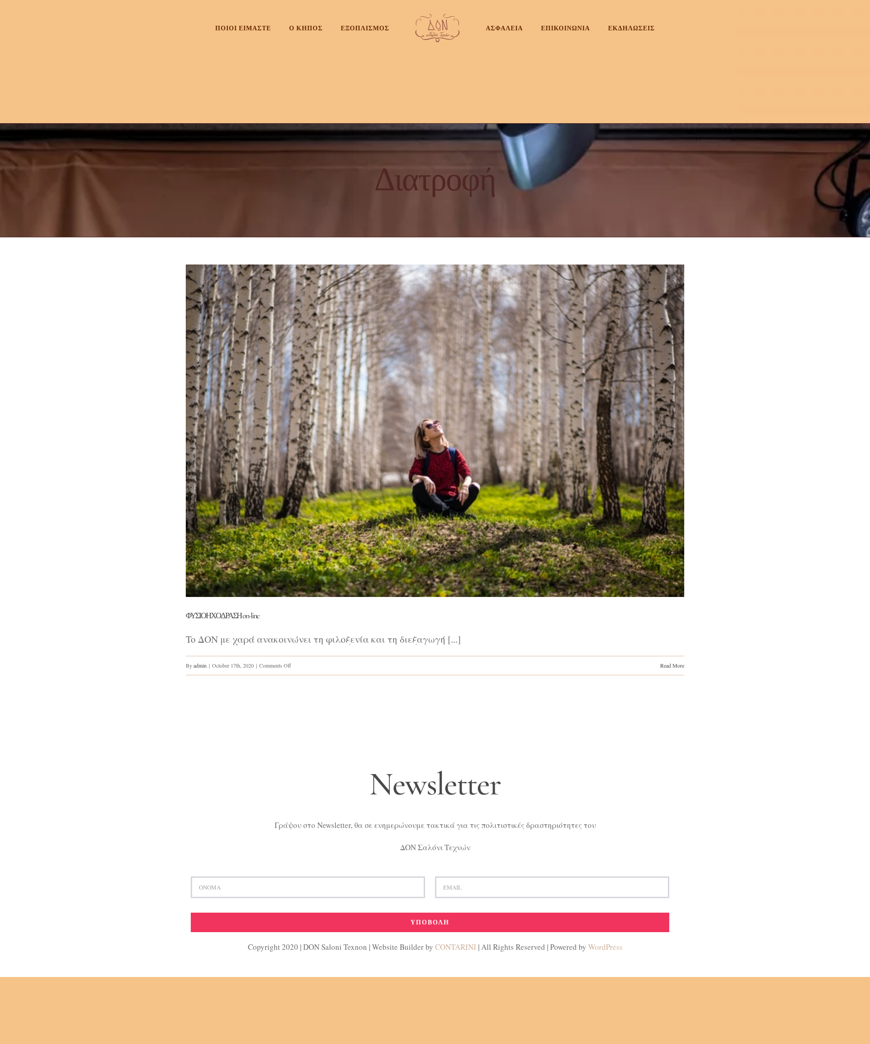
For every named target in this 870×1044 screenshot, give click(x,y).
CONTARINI (455, 947)
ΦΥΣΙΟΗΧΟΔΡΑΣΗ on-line (222, 616)
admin (200, 665)
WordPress (605, 947)
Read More (672, 665)
